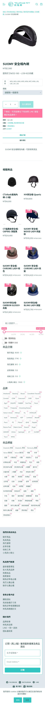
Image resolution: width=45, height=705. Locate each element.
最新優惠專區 (8, 566)
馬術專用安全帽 (19, 123)
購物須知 (6, 599)
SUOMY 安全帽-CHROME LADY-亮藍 (32, 268)
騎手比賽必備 (8, 585)
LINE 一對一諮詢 (10, 628)
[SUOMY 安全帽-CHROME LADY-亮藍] (33, 253)
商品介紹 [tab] (22, 135)
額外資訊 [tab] (22, 140)
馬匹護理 (12, 364)
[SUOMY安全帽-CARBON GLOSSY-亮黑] (12, 290)
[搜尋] (37, 4)
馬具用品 (13, 358)
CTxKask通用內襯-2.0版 (10, 195)
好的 (18, 700)
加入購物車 (26, 104)
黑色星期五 (11, 126)
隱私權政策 (7, 631)
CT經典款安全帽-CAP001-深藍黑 (11, 230)
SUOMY (9, 129)
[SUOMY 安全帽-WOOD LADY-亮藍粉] (33, 216)
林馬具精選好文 (9, 609)
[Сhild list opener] (21, 353)
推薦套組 (6, 576)
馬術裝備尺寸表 (9, 602)
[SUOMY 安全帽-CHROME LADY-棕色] (12, 253)
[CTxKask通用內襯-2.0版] (12, 181)
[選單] (4, 4)
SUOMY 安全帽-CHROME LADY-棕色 (11, 268)
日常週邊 (10, 123)
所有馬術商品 (11, 12)
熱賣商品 (6, 573)
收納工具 (12, 376)
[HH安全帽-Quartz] (33, 181)
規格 (4, 89)
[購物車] (41, 4)
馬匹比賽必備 (8, 582)
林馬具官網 (7, 624)
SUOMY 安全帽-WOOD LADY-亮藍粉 (32, 231)
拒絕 (27, 700)
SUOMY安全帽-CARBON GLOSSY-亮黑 (11, 305)
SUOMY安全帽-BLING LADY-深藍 (32, 304)
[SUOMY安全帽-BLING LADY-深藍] (33, 290)
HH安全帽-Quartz (32, 194)
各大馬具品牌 (8, 570)
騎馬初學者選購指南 (11, 606)
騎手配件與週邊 (29, 12)
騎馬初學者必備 (9, 579)
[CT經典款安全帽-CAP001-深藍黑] (12, 216)
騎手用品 (13, 353)
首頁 (4, 12)
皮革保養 (12, 370)
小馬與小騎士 (14, 382)
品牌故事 (6, 621)
